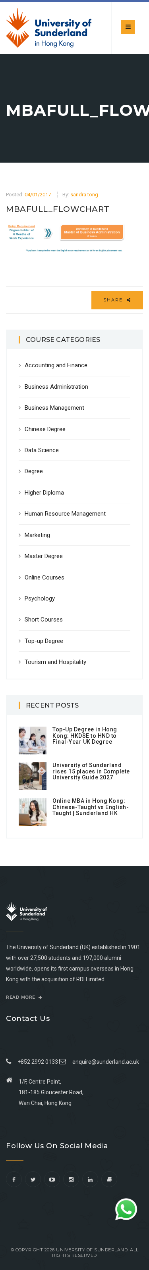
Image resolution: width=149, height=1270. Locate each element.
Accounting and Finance (56, 365)
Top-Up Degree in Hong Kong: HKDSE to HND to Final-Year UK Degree (84, 735)
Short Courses (44, 619)
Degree (34, 471)
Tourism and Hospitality (55, 662)
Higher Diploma (44, 492)
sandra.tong (84, 195)
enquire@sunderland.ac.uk (105, 1062)
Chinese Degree (45, 429)
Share (114, 300)
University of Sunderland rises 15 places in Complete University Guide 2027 (91, 771)
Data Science (42, 450)
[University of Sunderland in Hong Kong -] (48, 27)
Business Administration (56, 386)
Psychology (40, 598)
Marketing (37, 535)
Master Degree (44, 556)
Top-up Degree (44, 641)
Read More (21, 997)
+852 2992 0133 (36, 1062)
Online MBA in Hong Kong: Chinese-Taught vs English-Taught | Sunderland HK (90, 807)
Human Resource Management (65, 513)
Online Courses (44, 577)
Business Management (54, 407)
